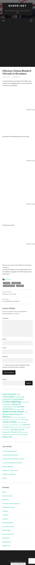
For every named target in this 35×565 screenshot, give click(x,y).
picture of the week (13, 424)
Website (5, 356)
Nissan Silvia (25, 419)
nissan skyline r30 (22, 422)
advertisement (9, 394)
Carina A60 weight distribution (12, 462)
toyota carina (16, 432)
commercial (16, 404)
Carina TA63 (6, 404)
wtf (10, 437)
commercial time (7, 407)
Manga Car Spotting (8, 474)
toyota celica (25, 432)
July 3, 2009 (6, 77)
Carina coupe (19, 397)
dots (22, 409)
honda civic (15, 417)
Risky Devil (6, 538)
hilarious (8, 279)
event (26, 412)
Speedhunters (6, 542)
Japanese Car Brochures (10, 470)
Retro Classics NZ (8, 534)
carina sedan (18, 399)
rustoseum (26, 425)
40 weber (7, 283)
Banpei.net (18, 5)
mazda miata (12, 419)
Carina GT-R (7, 399)
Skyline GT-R (27, 427)
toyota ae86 (6, 432)
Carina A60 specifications (10, 455)
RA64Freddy (6, 530)
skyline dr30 (21, 427)
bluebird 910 (16, 283)
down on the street (13, 411)
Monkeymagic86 (7, 523)
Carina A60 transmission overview (13, 459)
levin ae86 (5, 419)
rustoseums (6, 427)
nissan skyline (9, 422)
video (5, 437)
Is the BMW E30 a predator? (11, 300)
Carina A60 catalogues (9, 451)
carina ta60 (25, 402)
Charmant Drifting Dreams (11, 503)
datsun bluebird (9, 285)
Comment (5, 318)
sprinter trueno (17, 429)
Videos (4, 478)
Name (4, 339)
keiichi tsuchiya (22, 417)
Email (4, 348)
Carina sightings (11, 401)
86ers (4, 492)
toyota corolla (6, 434)
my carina (18, 419)
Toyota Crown (15, 434)
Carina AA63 (8, 397)
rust (20, 424)
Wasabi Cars (6, 545)
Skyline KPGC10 (6, 429)
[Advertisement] (17, 49)
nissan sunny (5, 424)
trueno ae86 (23, 434)
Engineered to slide (8, 507)
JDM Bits (5, 515)
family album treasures (12, 414)
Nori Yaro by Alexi (8, 526)
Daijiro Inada (17, 409)
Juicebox (5, 519)
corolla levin (7, 409)
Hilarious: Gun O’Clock (9, 293)
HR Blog (5, 511)
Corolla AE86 (19, 407)
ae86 (18, 394)
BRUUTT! (5, 499)
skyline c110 (13, 427)
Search (4, 379)
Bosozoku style (7, 496)
